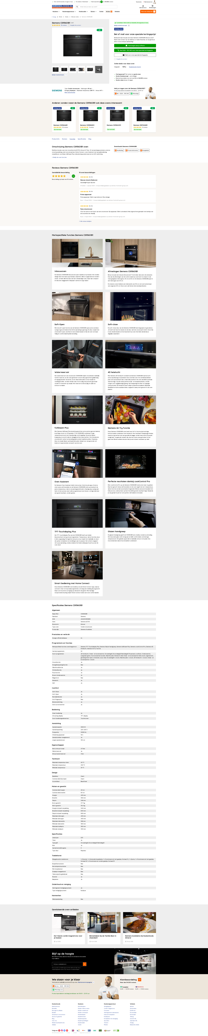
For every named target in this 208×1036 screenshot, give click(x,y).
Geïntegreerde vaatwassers (111, 1012)
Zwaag (131, 1022)
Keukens (55, 11)
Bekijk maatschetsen (58, 75)
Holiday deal (57, 108)
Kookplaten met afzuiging (111, 1018)
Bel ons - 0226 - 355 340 (62, 986)
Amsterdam (133, 1008)
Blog (89, 139)
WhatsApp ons (59, 989)
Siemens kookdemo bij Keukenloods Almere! (139, 937)
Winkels (117, 11)
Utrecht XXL (133, 1018)
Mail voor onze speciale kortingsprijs (136, 55)
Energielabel (145, 150)
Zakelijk (54, 1024)
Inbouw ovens (75, 17)
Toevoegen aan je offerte (136, 45)
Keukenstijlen (81, 1022)
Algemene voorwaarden (85, 1032)
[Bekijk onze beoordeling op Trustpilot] (127, 987)
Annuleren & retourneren (58, 1014)
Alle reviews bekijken (85, 221)
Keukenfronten (82, 1016)
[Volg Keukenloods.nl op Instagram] (62, 1030)
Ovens (66, 17)
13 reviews (144, 127)
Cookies (75, 1032)
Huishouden (82, 11)
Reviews (64, 139)
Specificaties (82, 139)
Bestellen (54, 1008)
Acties (108, 11)
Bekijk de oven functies (60, 157)
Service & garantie (57, 1016)
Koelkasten (107, 1016)
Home (60, 17)
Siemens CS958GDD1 (87, 125)
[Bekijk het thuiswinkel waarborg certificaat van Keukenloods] (107, 1030)
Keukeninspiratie (82, 1018)
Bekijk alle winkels (134, 1024)
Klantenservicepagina (85, 982)
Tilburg (132, 1016)
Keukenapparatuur (68, 11)
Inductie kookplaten (109, 1014)
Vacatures (139, 2)
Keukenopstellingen (83, 1020)
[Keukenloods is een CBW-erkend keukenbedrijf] (116, 1030)
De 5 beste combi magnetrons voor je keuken (68, 937)
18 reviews (64, 25)
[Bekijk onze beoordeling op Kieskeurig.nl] (142, 987)
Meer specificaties (70, 92)
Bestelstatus (143, 7)
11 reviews (91, 127)
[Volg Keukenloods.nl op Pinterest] (59, 1030)
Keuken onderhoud (83, 1010)
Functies (72, 139)
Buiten (93, 11)
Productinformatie (133, 150)
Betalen (54, 1012)
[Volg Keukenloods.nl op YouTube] (67, 1030)
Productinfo (55, 139)
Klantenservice (148, 2)
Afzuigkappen (107, 1006)
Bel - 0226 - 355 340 (123, 93)
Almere (132, 1006)
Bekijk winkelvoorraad (120, 25)
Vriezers (106, 1022)
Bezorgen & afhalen (57, 1010)
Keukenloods (56, 1004)
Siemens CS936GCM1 (114, 125)
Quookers (106, 1020)
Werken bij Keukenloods (58, 1022)
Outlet (101, 11)
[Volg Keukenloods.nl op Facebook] (64, 1030)
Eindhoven (133, 1010)
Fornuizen (106, 1010)
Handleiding (120, 150)
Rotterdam (133, 1014)
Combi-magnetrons (109, 1008)
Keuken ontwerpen (83, 1012)
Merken (106, 1024)
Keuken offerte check (83, 1008)
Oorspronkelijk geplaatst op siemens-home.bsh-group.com (112, 185)
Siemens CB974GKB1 (140, 125)
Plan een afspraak (147, 11)
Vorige (54, 17)
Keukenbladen (81, 1014)
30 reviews (65, 127)
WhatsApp (136, 93)
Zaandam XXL (133, 1020)
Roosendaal (133, 1012)
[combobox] (96, 6)
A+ (100, 30)
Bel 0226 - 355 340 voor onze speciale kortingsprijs (136, 50)
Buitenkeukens (81, 1006)
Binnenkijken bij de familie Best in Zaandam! (102, 937)
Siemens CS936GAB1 (60, 125)
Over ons (54, 1020)
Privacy (68, 1032)
